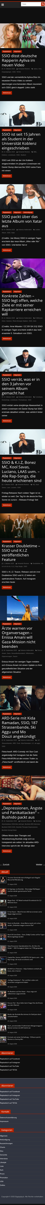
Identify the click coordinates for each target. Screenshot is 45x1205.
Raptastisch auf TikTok (8, 1070)
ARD (14, 743)
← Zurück (4, 864)
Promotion (4, 1178)
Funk (18, 743)
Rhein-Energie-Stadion (20, 321)
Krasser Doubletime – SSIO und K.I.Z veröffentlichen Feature (21, 552)
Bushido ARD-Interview (32, 824)
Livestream (11, 155)
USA (1, 1181)
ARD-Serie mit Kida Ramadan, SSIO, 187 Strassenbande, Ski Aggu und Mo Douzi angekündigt (20, 727)
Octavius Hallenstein (25, 229)
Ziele (34, 321)
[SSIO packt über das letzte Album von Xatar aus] (22, 186)
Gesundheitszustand (18, 653)
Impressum (4, 1121)
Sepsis (15, 656)
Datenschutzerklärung (8, 1117)
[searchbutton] (43, 4)
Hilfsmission (30, 653)
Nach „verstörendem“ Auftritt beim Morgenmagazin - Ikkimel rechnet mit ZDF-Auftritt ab (25, 1027)
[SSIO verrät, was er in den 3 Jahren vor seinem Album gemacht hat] (22, 348)
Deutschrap (5, 400)
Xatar (13, 233)
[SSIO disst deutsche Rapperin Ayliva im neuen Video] (22, 25)
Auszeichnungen (6, 1143)
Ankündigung (28, 212)
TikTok (19, 72)
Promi (2, 1174)
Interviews (4, 1159)
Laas (8, 487)
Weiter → (40, 864)
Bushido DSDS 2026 (8, 827)
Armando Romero (24, 69)
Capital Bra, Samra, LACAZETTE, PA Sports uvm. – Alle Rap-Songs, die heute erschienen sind (25, 958)
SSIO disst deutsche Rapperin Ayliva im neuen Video (19, 60)
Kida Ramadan (26, 743)
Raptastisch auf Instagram (10, 1062)
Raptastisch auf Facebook (10, 1059)
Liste (2, 1166)
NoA (1, 1170)
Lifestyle (3, 1162)
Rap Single (19, 566)
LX (33, 743)
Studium (23, 155)
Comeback (38, 397)
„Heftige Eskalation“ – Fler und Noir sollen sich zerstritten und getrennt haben (23, 981)
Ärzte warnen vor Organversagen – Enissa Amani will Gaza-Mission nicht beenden (18, 637)
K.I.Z (13, 566)
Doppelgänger (6, 72)
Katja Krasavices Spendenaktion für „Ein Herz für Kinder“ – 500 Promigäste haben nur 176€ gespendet (25, 947)
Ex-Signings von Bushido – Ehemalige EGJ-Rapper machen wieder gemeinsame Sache (24, 890)
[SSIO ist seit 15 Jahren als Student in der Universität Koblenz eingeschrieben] (22, 103)
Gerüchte (3, 1155)
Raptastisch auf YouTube (9, 1066)
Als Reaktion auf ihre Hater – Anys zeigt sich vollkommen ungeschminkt (22, 993)
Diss (40, 69)
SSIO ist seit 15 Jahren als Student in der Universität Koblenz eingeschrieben (21, 141)
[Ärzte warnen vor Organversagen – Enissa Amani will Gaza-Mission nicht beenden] (22, 597)
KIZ (34, 484)
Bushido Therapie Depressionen (27, 827)
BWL (35, 152)
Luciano (13, 487)
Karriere (9, 321)
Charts (2, 1147)
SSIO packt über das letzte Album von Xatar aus (22, 221)
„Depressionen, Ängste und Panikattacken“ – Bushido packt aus (22, 812)
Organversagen (7, 656)
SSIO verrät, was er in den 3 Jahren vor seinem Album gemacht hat (21, 386)
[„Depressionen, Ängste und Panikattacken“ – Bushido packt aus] (22, 777)
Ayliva (36, 69)
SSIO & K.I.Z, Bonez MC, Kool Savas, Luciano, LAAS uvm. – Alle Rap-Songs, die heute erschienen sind (22, 471)
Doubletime (36, 563)
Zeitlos (2, 1185)
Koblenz (4, 155)
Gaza (8, 653)
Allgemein (17, 51)
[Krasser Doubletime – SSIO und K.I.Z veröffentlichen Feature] (22, 515)
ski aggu (37, 743)
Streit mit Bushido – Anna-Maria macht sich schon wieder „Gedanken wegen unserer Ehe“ (24, 924)
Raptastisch (7, 51)
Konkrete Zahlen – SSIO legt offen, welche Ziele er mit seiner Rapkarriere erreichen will (22, 305)
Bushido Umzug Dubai (9, 830)
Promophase (22, 400)
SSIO (14, 72)
